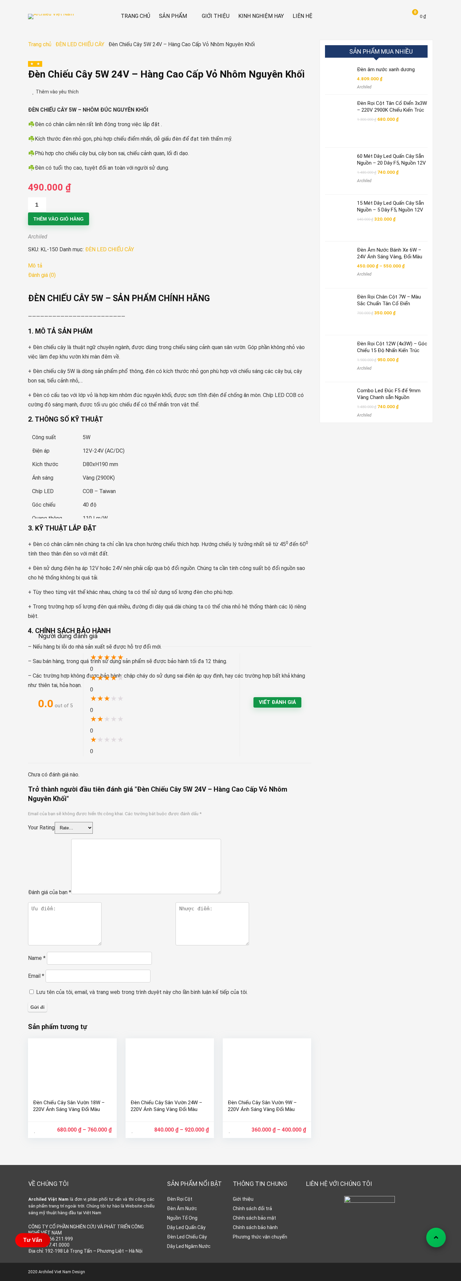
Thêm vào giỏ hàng (58, 219)
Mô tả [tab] (35, 265)
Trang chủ (39, 44)
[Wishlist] (384, 16)
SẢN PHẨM (173, 16)
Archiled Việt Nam (48, 1199)
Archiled (37, 236)
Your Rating (41, 827)
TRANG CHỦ (135, 16)
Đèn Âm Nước (182, 1208)
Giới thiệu (243, 1199)
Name (37, 958)
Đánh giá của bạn (49, 892)
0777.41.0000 (55, 1245)
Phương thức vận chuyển (260, 1237)
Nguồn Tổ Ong (182, 1218)
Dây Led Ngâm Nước (189, 1246)
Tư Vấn (32, 1240)
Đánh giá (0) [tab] (42, 275)
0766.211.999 (58, 1239)
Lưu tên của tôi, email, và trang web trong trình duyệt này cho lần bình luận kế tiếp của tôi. (142, 992)
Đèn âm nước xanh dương (386, 69)
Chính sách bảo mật (254, 1218)
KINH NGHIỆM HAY (261, 16)
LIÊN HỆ (303, 16)
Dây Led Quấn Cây (186, 1227)
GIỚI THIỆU (215, 16)
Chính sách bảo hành (255, 1227)
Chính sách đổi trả (252, 1208)
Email (36, 976)
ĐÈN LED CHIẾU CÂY (79, 44)
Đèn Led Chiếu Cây (187, 1237)
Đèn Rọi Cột (179, 1199)
